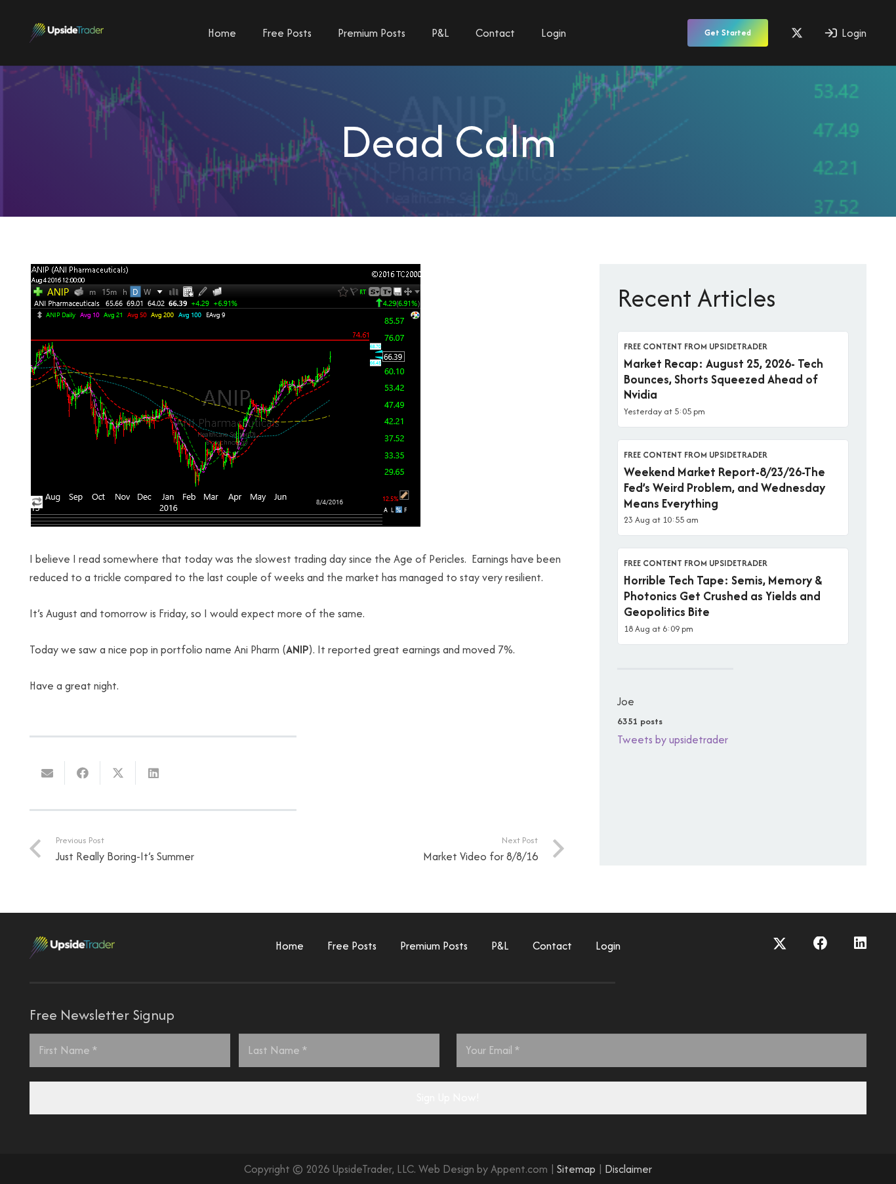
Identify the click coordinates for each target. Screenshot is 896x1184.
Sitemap (576, 1169)
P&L (500, 946)
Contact (552, 946)
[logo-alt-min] (67, 33)
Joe (625, 701)
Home (289, 946)
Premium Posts (434, 946)
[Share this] (82, 773)
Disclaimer (628, 1169)
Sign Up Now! (448, 1097)
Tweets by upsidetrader (672, 739)
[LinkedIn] (860, 943)
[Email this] (47, 773)
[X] (797, 33)
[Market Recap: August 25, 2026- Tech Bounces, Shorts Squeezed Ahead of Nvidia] (733, 379)
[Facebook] (820, 943)
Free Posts (352, 946)
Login (608, 946)
